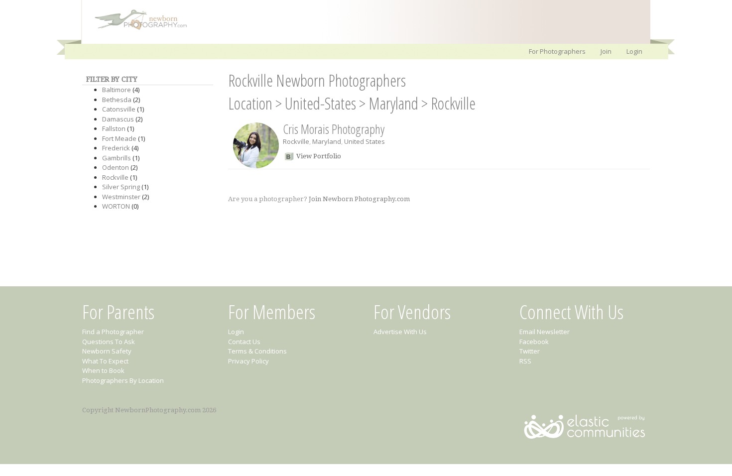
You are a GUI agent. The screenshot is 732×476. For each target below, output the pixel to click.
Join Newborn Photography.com (359, 199)
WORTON (116, 206)
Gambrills (116, 157)
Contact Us (244, 341)
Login (634, 51)
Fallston (113, 128)
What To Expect (105, 361)
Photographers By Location (123, 380)
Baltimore (116, 89)
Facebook (534, 341)
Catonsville (118, 109)
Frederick (116, 147)
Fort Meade (119, 138)
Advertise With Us (400, 331)
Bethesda (116, 99)
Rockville (115, 177)
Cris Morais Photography (333, 129)
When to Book (103, 370)
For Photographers (557, 51)
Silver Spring (121, 186)
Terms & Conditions (257, 351)
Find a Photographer (113, 331)
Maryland (393, 103)
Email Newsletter (544, 331)
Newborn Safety (106, 351)
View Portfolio (318, 156)
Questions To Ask (108, 341)
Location (250, 103)
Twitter (529, 351)
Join (606, 51)
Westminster (121, 196)
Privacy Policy (248, 361)
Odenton (115, 167)
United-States (320, 103)
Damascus (118, 119)
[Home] (136, 28)
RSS (525, 361)
